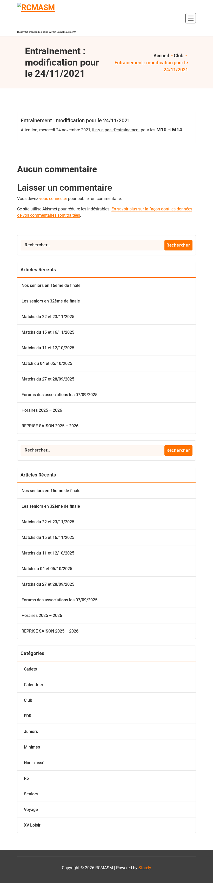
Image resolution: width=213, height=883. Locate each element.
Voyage (31, 809)
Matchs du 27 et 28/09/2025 (48, 379)
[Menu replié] (190, 18)
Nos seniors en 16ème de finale (51, 285)
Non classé (34, 762)
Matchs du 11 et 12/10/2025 (48, 347)
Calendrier (33, 684)
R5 (26, 778)
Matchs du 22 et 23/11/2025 (48, 316)
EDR (27, 715)
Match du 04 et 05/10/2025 (47, 363)
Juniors (31, 731)
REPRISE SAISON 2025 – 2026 (50, 425)
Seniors (31, 793)
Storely (144, 867)
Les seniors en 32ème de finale (51, 301)
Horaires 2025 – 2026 (42, 410)
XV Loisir (32, 825)
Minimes (32, 747)
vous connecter (53, 198)
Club (178, 55)
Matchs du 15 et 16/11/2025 (48, 332)
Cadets (30, 669)
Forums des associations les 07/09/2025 (59, 394)
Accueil (160, 55)
